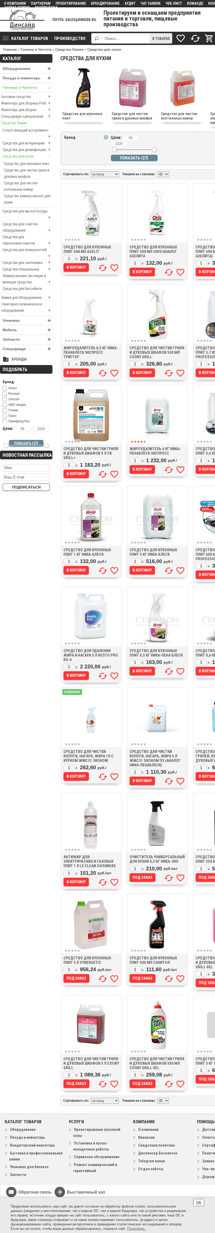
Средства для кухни (26, 156)
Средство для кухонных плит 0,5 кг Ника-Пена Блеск (156, 653)
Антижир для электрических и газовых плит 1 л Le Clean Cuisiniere (89, 861)
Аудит (130, 3)
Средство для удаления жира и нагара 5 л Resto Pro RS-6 (90, 655)
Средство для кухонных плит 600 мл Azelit (87, 249)
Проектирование (71, 3)
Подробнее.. (137, 1229)
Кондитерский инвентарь (32, 1145)
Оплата (208, 1137)
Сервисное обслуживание (97, 1156)
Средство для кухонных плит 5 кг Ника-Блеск (153, 552)
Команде (195, 3)
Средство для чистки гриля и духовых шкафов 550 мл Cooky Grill (157, 352)
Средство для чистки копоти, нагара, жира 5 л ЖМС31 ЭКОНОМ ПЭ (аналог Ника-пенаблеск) (155, 758)
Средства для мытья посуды (26, 214)
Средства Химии (25, 123)
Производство (69, 38)
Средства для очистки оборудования (26, 227)
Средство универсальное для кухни (27, 199)
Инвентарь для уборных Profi (25, 103)
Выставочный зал (86, 1192)
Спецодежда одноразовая (25, 116)
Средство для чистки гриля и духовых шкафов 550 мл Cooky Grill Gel (157, 1063)
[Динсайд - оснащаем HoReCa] (22, 19)
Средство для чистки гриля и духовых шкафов (26, 173)
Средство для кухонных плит (26, 164)
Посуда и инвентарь (27, 78)
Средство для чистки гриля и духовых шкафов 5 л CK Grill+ (90, 453)
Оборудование (27, 68)
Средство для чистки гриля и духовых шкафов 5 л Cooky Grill (91, 1063)
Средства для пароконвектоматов (26, 240)
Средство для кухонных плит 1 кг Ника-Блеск (87, 552)
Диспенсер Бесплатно (158, 1153)
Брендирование (105, 3)
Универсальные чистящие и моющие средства (26, 279)
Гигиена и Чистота (26, 87)
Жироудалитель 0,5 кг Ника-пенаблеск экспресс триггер (90, 352)
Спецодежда (27, 349)
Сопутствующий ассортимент (26, 133)
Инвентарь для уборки (25, 109)
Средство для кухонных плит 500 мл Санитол (153, 960)
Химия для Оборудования (25, 297)
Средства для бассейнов (22, 289)
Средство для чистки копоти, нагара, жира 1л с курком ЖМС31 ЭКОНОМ (88, 756)
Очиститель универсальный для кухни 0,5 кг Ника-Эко (157, 859)
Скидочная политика (156, 1145)
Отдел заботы (150, 1169)
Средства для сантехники (26, 262)
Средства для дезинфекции (26, 149)
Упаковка (27, 320)
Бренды (19, 359)
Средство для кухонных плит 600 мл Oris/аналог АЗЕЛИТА (153, 251)
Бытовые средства (25, 96)
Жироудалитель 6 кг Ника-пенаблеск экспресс (155, 451)
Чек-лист (173, 3)
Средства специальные (26, 269)
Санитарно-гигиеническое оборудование (25, 307)
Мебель (27, 330)
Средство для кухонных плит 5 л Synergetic (87, 960)
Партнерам (41, 3)
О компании (15, 3)
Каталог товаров (29, 38)
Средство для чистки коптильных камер (20, 186)
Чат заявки (150, 3)
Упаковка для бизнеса (29, 1166)
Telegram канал (151, 1161)
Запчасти (27, 339)
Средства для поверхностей (26, 253)
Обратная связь (35, 1192)
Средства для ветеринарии (26, 143)
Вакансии (146, 1137)
